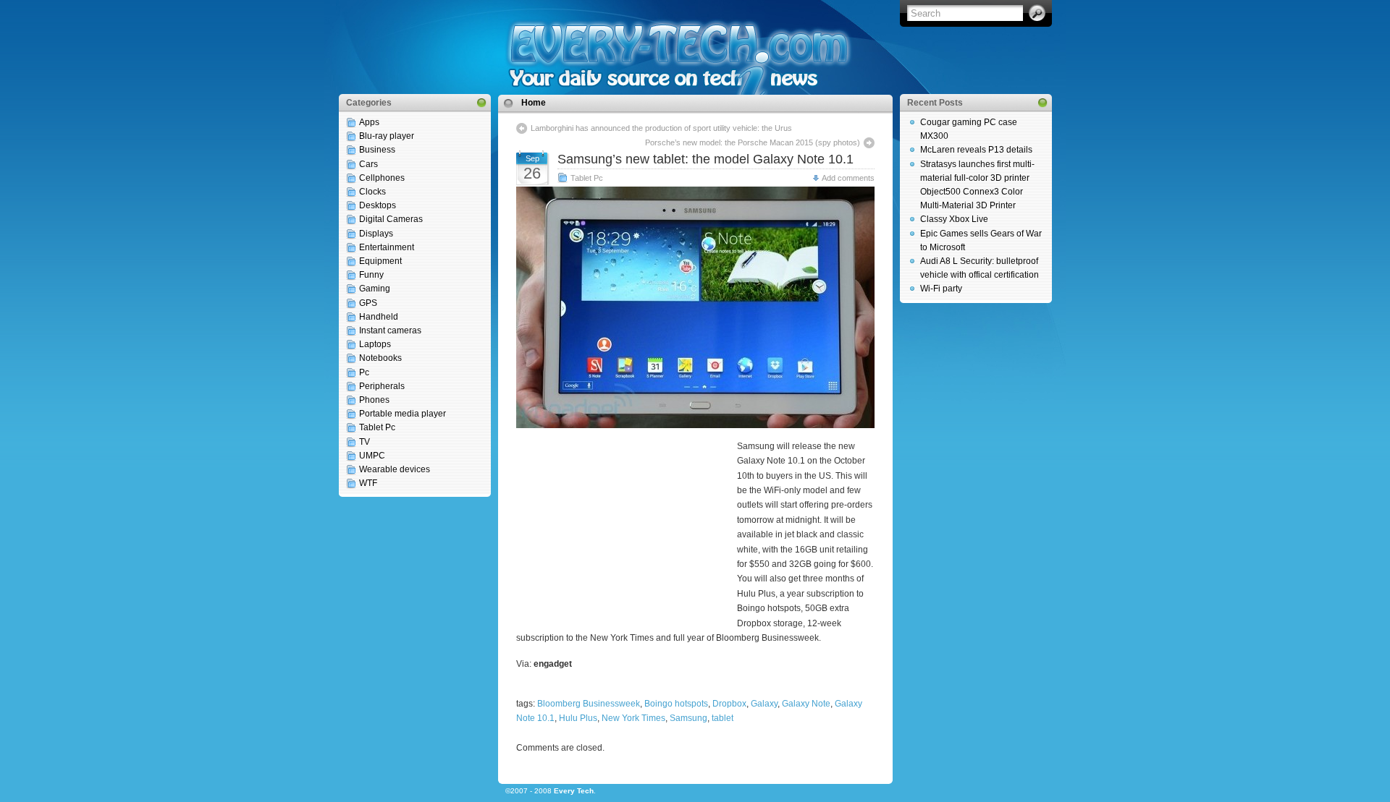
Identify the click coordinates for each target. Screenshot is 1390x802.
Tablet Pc (377, 427)
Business (377, 150)
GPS (368, 303)
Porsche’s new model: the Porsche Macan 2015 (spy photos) (752, 142)
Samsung (688, 718)
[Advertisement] (624, 533)
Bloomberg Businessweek (588, 704)
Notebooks (380, 358)
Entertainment (386, 247)
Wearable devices (394, 469)
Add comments (848, 178)
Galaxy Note (806, 704)
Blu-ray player (386, 136)
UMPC (372, 456)
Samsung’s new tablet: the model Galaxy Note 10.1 (705, 159)
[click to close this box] (481, 102)
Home (533, 103)
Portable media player (402, 414)
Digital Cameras (391, 219)
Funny (371, 275)
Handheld (378, 317)
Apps (369, 122)
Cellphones (382, 178)
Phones (374, 400)
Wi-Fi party (941, 288)
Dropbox (729, 704)
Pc (364, 372)
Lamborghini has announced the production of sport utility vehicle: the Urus (661, 128)
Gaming (374, 288)
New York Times (633, 718)
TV (364, 442)
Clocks (372, 192)
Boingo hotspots (676, 704)
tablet (722, 718)
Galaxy (764, 704)
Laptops (375, 344)
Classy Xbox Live (954, 219)
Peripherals (382, 386)
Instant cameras (390, 330)
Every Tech (574, 791)
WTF (368, 483)
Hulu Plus (578, 718)
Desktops (377, 205)
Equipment (380, 261)
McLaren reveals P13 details (976, 150)
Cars (368, 164)
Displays (376, 234)
